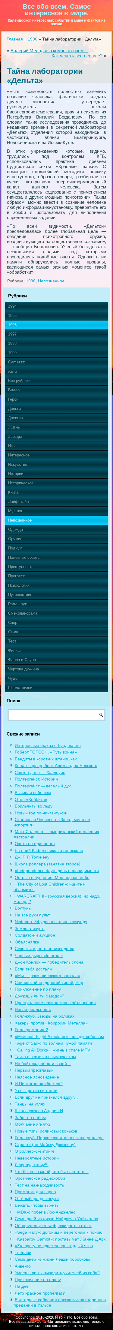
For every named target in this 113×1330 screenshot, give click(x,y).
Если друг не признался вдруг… (46, 1097)
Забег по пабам (30, 1117)
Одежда (15, 529)
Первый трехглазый (34, 1070)
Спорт (13, 622)
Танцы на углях (30, 1104)
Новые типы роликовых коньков (46, 1131)
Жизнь (14, 427)
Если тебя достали (33, 969)
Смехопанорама (22, 613)
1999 (12, 353)
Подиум (15, 548)
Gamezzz (16, 362)
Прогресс (16, 576)
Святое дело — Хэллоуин (40, 772)
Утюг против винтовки (36, 1090)
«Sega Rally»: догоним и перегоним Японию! (59, 1232)
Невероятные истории (37, 1158)
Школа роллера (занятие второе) (47, 864)
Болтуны (23, 908)
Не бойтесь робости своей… (43, 1063)
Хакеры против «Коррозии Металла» (51, 1023)
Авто (12, 371)
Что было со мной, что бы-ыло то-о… (52, 1171)
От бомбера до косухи (37, 1198)
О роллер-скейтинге (35, 1151)
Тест (12, 641)
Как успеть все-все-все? (77, 55)
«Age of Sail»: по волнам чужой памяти (53, 1043)
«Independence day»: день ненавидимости (57, 870)
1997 (12, 334)
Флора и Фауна (22, 659)
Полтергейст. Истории (36, 779)
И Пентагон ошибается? (39, 1083)
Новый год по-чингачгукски (41, 813)
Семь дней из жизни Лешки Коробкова (52, 1259)
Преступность (20, 566)
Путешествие (20, 594)
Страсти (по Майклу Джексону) (45, 1144)
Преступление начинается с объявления (55, 1002)
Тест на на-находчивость (39, 1185)
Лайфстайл (18, 501)
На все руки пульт (32, 915)
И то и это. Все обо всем (76, 1317)
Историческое (20, 483)
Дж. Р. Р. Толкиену (32, 857)
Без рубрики (19, 380)
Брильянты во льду (33, 806)
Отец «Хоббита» (31, 799)
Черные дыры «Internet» (39, 955)
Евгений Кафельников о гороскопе (49, 850)
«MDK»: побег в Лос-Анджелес (45, 1212)
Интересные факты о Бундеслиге (48, 745)
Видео (14, 390)
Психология (19, 585)
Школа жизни (20, 687)
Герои (13, 399)
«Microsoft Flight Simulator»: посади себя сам (59, 1036)
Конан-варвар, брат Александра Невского (56, 765)
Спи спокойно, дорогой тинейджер (49, 982)
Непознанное (51, 280)
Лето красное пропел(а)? (40, 1293)
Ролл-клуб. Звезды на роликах (44, 1016)
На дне (22, 1286)
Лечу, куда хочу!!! (32, 1164)
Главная (15, 39)
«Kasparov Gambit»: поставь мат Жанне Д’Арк (60, 1239)
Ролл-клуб (17, 604)
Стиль (13, 632)
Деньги (14, 408)
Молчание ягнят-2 (33, 1124)
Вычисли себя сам (33, 792)
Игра (12, 446)
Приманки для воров (35, 1191)
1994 (12, 306)
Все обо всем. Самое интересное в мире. (57, 10)
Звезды (15, 436)
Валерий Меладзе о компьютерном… (49, 50)
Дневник (15, 418)
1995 (12, 315)
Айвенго (23, 1266)
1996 (32, 39)
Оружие (15, 539)
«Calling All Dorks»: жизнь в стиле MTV (52, 1050)
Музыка (15, 511)
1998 (12, 343)
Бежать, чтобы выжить (36, 1205)
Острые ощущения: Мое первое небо (52, 877)
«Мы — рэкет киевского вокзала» (47, 975)
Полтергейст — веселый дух (43, 786)
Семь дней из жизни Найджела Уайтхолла (56, 1218)
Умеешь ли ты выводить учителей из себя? (57, 1272)
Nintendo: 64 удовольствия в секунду (51, 921)
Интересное (19, 455)
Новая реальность (33, 1009)
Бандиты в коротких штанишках (46, 759)
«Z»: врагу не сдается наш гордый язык (54, 1245)
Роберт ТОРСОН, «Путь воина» (46, 752)
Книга (13, 492)
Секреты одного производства (44, 948)
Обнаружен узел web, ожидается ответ (53, 1225)
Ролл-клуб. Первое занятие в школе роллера (59, 1137)
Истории (15, 473)
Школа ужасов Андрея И (39, 1110)
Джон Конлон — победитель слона (49, 962)
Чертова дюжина (23, 669)
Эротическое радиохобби (40, 1178)
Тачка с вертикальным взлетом (45, 1056)
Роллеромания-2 (31, 1029)
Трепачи (23, 1252)
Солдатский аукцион (35, 935)
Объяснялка (27, 942)
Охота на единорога (35, 843)
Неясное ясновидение (37, 1077)
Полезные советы (24, 557)
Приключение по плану (38, 989)
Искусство (17, 464)
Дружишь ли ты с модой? (39, 996)
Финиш (14, 650)
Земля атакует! (30, 928)
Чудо (12, 678)
